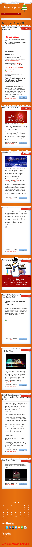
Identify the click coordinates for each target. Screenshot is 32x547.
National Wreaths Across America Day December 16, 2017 (15, 296)
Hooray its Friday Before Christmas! (14, 208)
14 (16, 512)
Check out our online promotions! (14, 67)
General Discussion (11, 98)
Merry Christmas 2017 (10, 107)
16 (24, 512)
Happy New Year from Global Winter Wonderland (15, 28)
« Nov (3, 518)
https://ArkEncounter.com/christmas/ (14, 382)
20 (11, 514)
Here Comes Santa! (8, 460)
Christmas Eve (7, 152)
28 (16, 516)
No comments (26, 28)
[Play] (7, 479)
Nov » (6, 518)
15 (20, 512)
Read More (23, 97)
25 (3, 516)
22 (20, 514)
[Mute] (22, 479)
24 (28, 514)
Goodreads (7, 180)
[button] (16, 475)
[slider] (15, 479)
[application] (16, 475)
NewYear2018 (17, 63)
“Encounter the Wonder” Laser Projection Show (12, 350)
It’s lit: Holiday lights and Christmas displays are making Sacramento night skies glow (15, 397)
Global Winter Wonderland (12, 60)
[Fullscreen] (25, 479)
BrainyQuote (16, 180)
